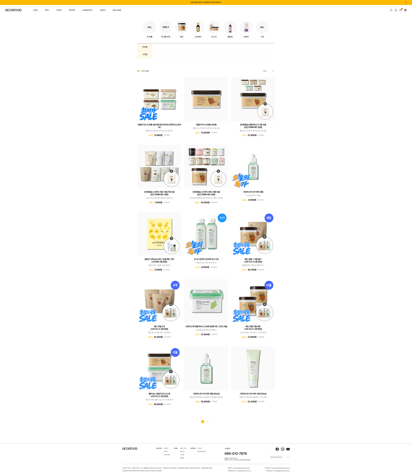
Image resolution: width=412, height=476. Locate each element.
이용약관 (200, 448)
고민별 (144, 54)
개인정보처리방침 (202, 451)
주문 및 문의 (159, 448)
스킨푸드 (176, 448)
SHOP (35, 10)
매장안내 (182, 451)
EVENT (59, 10)
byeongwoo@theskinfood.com (281, 468)
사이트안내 (192, 448)
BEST (47, 10)
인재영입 (182, 458)
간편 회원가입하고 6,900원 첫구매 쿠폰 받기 (206, 2)
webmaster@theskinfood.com (241, 468)
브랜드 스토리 (183, 448)
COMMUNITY (87, 10)
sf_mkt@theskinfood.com (243, 471)
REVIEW (72, 10)
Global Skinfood (276, 457)
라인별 (144, 47)
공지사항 (182, 455)
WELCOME (117, 10)
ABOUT (103, 10)
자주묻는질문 (167, 455)
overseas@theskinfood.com (281, 471)
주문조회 (166, 448)
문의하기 (166, 451)
